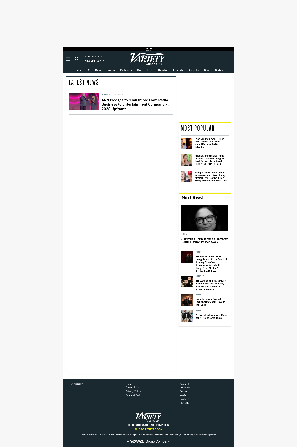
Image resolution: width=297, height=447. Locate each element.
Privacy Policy (133, 391)
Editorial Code (133, 395)
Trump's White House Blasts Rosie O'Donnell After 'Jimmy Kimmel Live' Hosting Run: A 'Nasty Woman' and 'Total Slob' (211, 176)
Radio (106, 94)
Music (200, 252)
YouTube (184, 395)
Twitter (183, 391)
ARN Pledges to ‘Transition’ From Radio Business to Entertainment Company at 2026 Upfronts (135, 104)
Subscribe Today (148, 429)
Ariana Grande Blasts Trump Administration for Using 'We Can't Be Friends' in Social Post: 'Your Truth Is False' (210, 159)
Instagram (185, 387)
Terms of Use (133, 387)
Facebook (185, 399)
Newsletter (77, 383)
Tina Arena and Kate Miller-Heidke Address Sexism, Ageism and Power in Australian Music (211, 285)
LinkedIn (184, 403)
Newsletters (94, 56)
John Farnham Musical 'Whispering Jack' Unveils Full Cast (210, 302)
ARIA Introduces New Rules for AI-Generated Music (211, 316)
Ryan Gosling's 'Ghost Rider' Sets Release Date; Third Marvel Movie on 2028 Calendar (209, 143)
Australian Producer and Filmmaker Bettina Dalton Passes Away (205, 240)
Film (185, 234)
